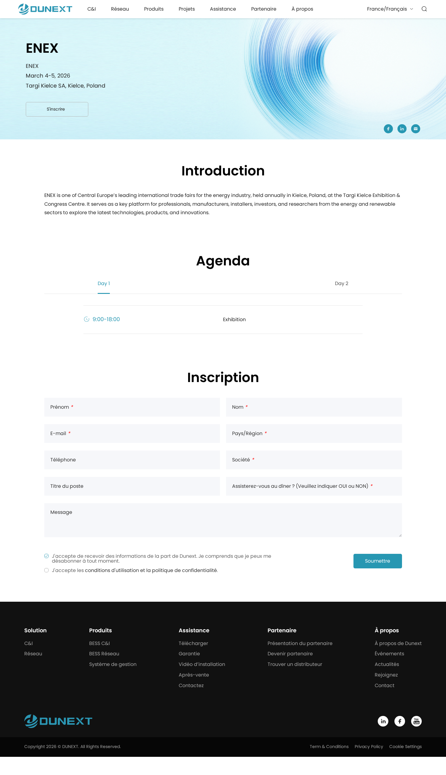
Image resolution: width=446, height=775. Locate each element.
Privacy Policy (369, 747)
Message (61, 512)
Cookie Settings (405, 747)
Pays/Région (249, 433)
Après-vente (194, 675)
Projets (187, 9)
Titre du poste (66, 486)
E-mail (60, 433)
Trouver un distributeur (295, 664)
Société (243, 459)
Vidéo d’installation (202, 664)
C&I (91, 9)
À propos (302, 9)
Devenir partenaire (290, 653)
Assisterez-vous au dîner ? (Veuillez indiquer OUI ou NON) (302, 486)
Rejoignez (386, 675)
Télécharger (193, 643)
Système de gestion (113, 664)
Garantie (189, 653)
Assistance (223, 9)
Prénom (61, 407)
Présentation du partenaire (300, 643)
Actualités (387, 664)
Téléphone (63, 459)
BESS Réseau (104, 653)
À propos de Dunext (398, 643)
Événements (389, 653)
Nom (239, 407)
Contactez (191, 685)
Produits (154, 9)
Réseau (120, 9)
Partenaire (263, 9)
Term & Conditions (329, 747)
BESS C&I (99, 643)
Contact (384, 685)
